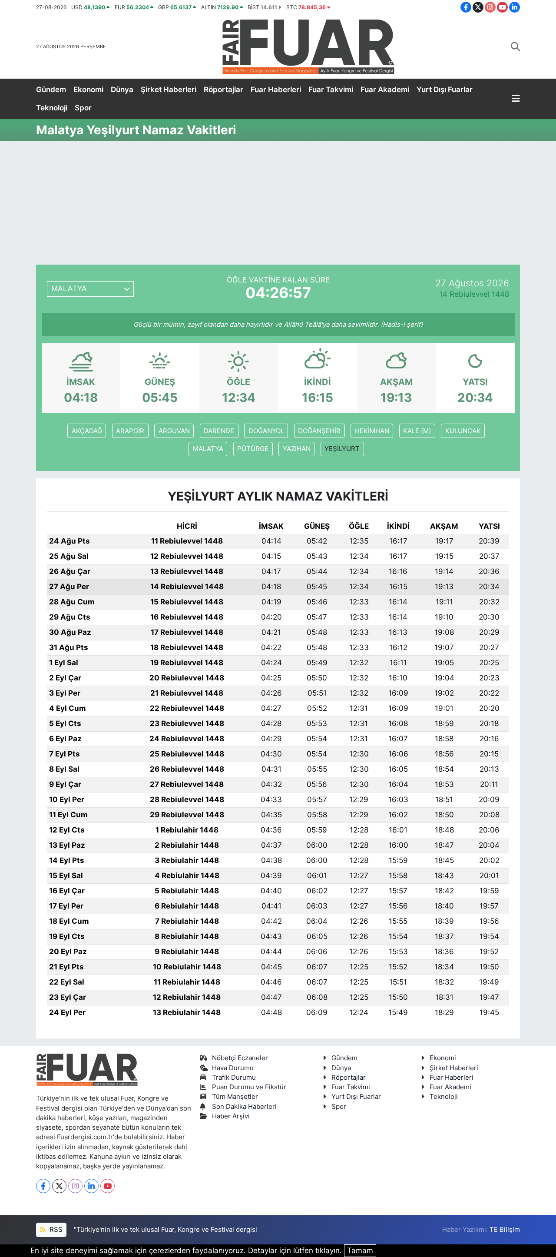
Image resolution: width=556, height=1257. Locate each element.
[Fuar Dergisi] (308, 46)
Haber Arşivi (231, 1116)
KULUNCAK (463, 431)
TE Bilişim (505, 1230)
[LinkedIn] (91, 1186)
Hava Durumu (233, 1068)
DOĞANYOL (266, 431)
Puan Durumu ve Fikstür (249, 1087)
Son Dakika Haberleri (244, 1107)
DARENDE (219, 431)
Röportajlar (223, 89)
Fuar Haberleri (276, 89)
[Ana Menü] (516, 99)
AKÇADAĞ (87, 431)
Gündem (51, 89)
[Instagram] (75, 1186)
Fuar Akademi (385, 89)
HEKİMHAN (372, 431)
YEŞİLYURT (342, 449)
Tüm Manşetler (235, 1097)
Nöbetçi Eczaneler (240, 1058)
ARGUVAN (174, 431)
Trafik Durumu (234, 1077)
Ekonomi (88, 89)
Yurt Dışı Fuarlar (445, 89)
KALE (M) (417, 431)
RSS (55, 1230)
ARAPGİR (130, 431)
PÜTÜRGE (252, 449)
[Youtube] (107, 1186)
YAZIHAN (297, 449)
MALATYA (208, 449)
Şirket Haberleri (168, 89)
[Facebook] (43, 1186)
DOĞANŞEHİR (319, 431)
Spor (83, 107)
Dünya (122, 89)
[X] (59, 1186)
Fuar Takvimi (330, 89)
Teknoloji (51, 107)
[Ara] (515, 47)
